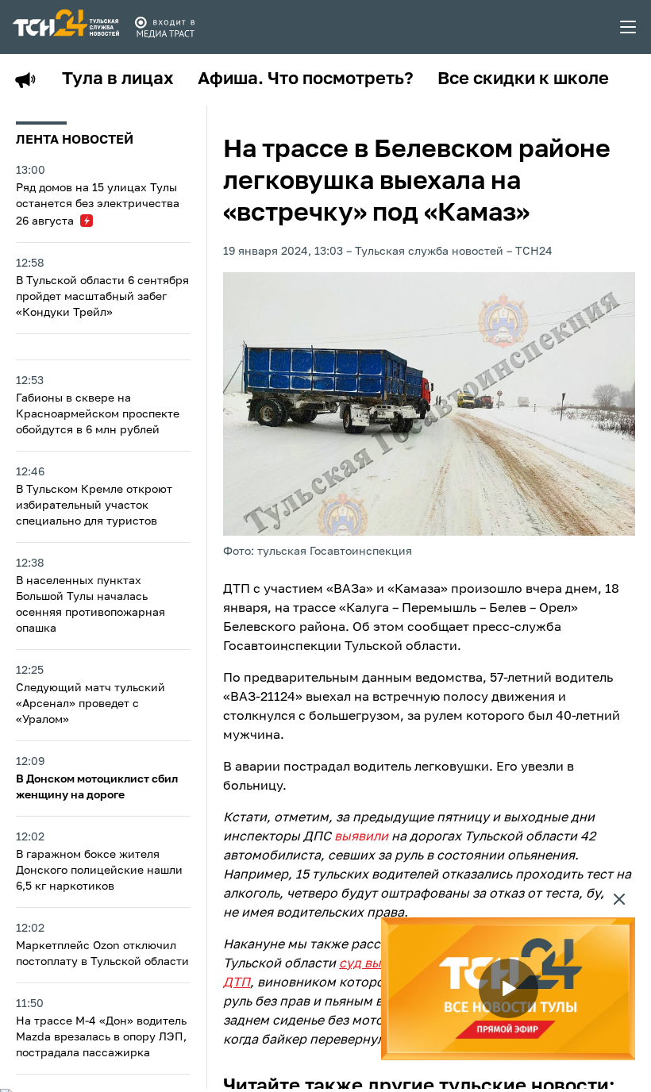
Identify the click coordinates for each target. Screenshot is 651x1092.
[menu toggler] (628, 27)
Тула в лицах (118, 79)
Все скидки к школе (523, 79)
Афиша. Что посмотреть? (306, 79)
